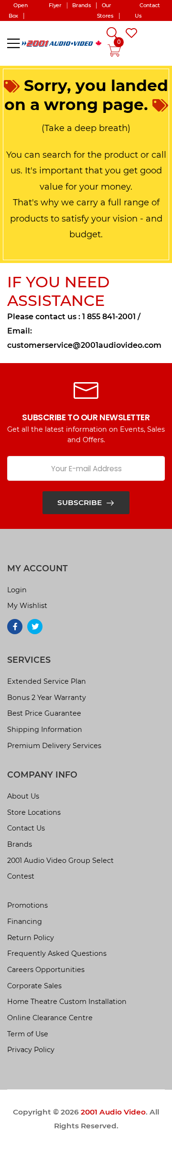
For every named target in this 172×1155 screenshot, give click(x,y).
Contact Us (26, 828)
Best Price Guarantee (44, 713)
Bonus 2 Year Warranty (46, 697)
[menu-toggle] (13, 43)
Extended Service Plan (46, 681)
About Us (23, 796)
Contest (20, 876)
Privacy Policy (30, 1049)
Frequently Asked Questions (57, 953)
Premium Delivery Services (54, 745)
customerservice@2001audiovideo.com (84, 345)
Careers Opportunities (46, 969)
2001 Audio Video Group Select (60, 860)
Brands (19, 844)
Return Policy (30, 937)
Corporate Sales (34, 986)
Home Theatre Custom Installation (67, 1001)
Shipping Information (44, 729)
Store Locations (34, 812)
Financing (24, 921)
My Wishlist (27, 605)
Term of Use (27, 1034)
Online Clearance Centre (50, 1017)
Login (17, 590)
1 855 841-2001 (109, 316)
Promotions (27, 905)
